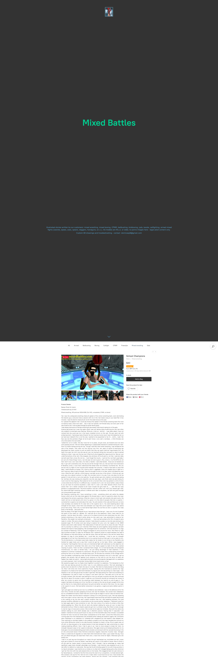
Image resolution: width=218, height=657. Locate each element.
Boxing (97, 345)
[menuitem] (153, 351)
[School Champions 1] (84, 395)
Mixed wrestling (137, 345)
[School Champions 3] (116, 395)
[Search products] (213, 346)
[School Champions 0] (68, 395)
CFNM (115, 345)
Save (66, 357)
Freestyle (124, 345)
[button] (132, 388)
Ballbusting (87, 345)
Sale (148, 345)
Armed (76, 345)
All (69, 345)
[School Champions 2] (100, 395)
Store (128, 359)
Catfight (106, 345)
